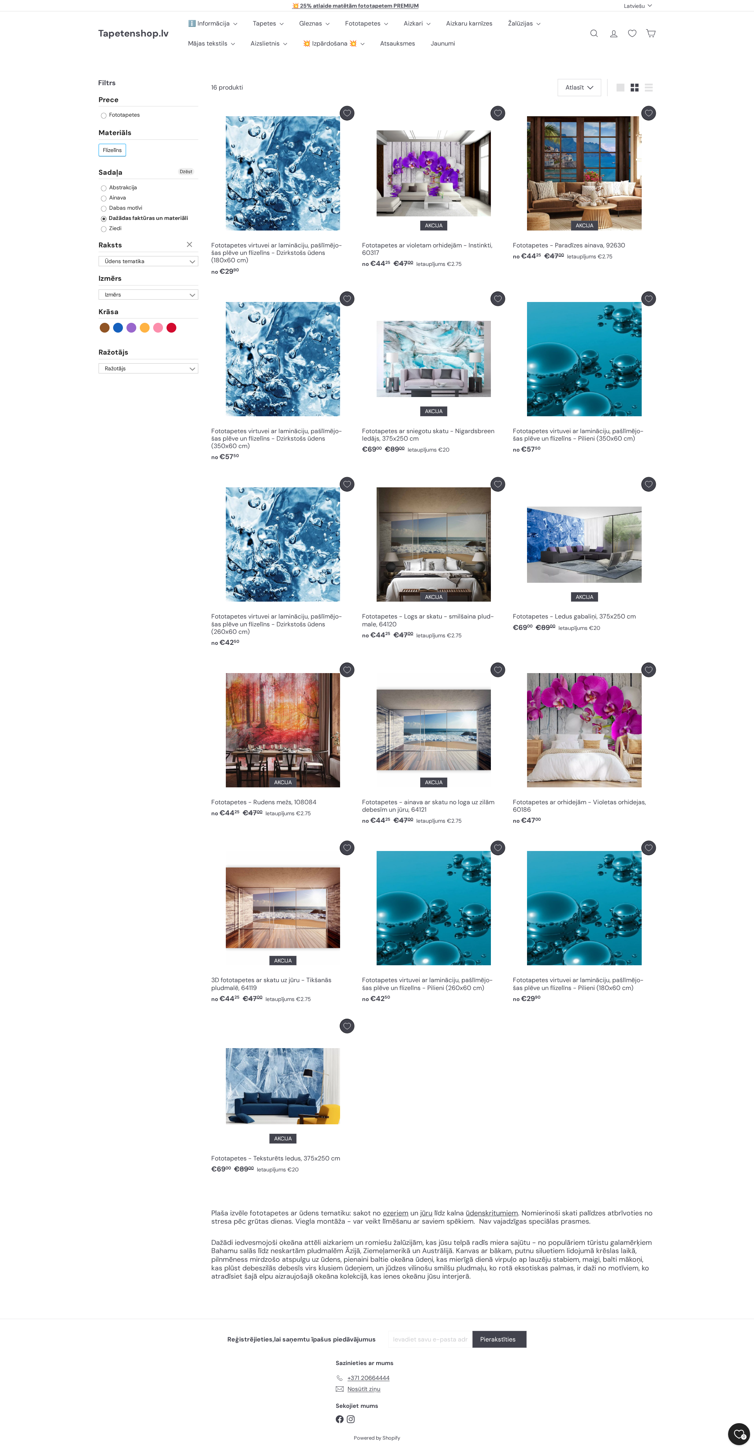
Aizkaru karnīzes (469, 23)
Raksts (110, 245)
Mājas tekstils (208, 43)
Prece (109, 100)
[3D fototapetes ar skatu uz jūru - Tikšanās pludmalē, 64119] (282, 924)
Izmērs (110, 278)
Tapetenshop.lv (133, 33)
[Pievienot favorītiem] (347, 113)
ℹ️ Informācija (209, 23)
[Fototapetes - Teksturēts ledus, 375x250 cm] (282, 1098)
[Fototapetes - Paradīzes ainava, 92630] (584, 185)
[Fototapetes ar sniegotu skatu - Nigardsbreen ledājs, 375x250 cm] (433, 374)
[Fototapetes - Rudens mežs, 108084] (282, 742)
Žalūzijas (521, 23)
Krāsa (109, 312)
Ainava (117, 197)
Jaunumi (443, 43)
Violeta (131, 328)
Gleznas (311, 23)
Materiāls (115, 133)
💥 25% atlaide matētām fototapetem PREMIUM (355, 5)
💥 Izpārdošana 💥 (331, 43)
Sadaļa (111, 172)
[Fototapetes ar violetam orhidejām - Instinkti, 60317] (433, 189)
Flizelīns (112, 150)
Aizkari (414, 23)
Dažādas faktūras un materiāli (148, 218)
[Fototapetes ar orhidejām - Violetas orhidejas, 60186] (584, 746)
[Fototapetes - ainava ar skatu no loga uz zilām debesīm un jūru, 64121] (433, 746)
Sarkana (172, 328)
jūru (426, 1213)
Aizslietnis (266, 43)
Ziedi (114, 228)
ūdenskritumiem (492, 1213)
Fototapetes (363, 23)
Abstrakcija (122, 187)
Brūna (105, 328)
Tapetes (265, 23)
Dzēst (186, 171)
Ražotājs (113, 352)
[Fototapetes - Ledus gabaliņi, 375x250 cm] (584, 556)
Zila (118, 328)
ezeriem (395, 1213)
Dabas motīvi (125, 208)
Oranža (145, 328)
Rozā (158, 328)
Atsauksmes (397, 43)
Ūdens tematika (125, 261)
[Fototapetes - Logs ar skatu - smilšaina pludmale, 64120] (433, 560)
